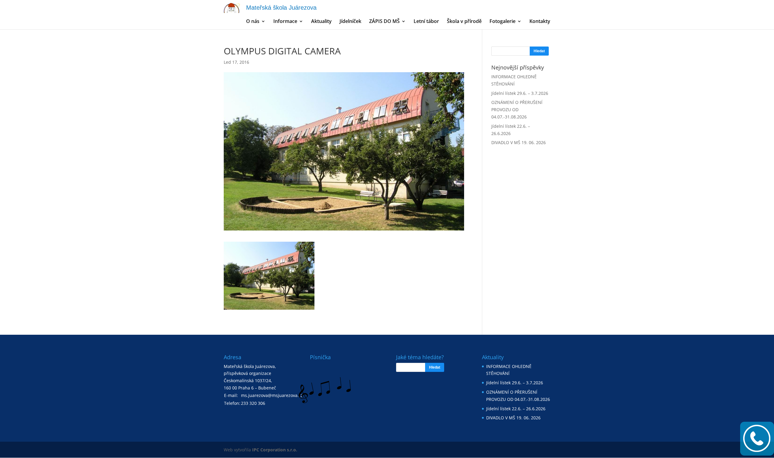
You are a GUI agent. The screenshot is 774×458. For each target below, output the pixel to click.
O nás (252, 21)
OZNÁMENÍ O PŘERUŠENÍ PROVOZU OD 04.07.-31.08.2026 (516, 109)
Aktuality (321, 21)
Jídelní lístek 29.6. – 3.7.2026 (519, 93)
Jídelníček (350, 21)
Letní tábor (426, 21)
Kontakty (539, 21)
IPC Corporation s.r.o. (274, 450)
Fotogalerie (502, 21)
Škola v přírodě (464, 21)
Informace (285, 21)
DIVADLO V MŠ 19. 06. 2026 (518, 142)
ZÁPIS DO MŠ (384, 21)
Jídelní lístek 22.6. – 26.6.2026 (515, 408)
